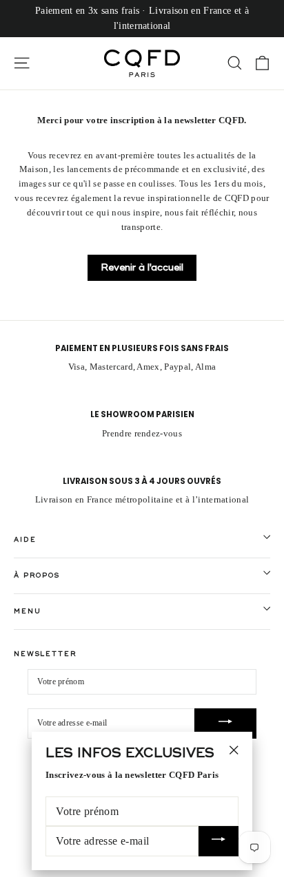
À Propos (37, 575)
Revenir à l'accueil (142, 267)
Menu (27, 611)
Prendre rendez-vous (142, 433)
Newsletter (45, 654)
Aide (25, 540)
